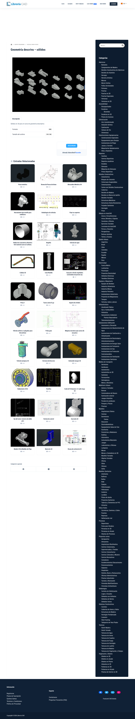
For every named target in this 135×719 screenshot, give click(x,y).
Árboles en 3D (105, 656)
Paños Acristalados (107, 86)
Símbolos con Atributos (108, 596)
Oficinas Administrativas (109, 576)
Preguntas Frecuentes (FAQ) (58, 700)
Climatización (103, 120)
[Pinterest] (74, 469)
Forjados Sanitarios (107, 205)
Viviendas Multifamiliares (109, 583)
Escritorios (104, 430)
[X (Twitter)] (48, 469)
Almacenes (104, 542)
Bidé (102, 482)
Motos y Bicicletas (107, 383)
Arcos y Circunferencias (108, 216)
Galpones (104, 568)
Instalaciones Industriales (109, 294)
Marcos (103, 80)
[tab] (16, 119)
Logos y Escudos (106, 594)
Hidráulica (104, 312)
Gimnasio (104, 166)
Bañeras (104, 476)
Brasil (103, 245)
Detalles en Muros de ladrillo (110, 195)
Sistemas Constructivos (106, 604)
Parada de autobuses (108, 401)
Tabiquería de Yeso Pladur (109, 622)
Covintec (104, 607)
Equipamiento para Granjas (110, 140)
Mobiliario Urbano (104, 385)
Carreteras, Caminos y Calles (110, 510)
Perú (102, 260)
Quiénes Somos (12, 699)
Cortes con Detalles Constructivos (112, 187)
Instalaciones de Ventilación (110, 357)
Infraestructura (103, 304)
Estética (104, 435)
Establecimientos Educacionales (111, 562)
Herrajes (104, 75)
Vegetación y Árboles (105, 654)
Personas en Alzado (107, 531)
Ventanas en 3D (106, 101)
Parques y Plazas (106, 404)
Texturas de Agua (106, 633)
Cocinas (103, 414)
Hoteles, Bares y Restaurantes (111, 573)
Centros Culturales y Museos (110, 555)
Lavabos (104, 495)
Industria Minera (106, 289)
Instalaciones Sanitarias (109, 359)
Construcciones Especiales (109, 138)
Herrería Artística (106, 78)
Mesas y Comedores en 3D (109, 453)
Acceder (78, 153)
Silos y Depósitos (106, 151)
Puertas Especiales (107, 96)
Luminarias (105, 268)
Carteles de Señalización (109, 591)
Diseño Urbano (103, 239)
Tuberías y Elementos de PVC (110, 503)
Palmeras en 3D (106, 667)
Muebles (101, 409)
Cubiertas (104, 190)
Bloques (70, 4)
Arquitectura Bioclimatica (109, 544)
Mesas (103, 450)
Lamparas (104, 448)
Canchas (104, 156)
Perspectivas (105, 232)
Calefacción (105, 127)
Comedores (105, 560)
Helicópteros (105, 380)
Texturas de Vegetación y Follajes (112, 651)
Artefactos (104, 474)
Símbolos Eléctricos (107, 276)
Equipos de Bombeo (107, 284)
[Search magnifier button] (122, 45)
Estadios (104, 164)
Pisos (103, 211)
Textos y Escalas (106, 237)
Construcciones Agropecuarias (108, 135)
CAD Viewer (91, 4)
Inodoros (104, 492)
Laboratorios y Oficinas (108, 445)
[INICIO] (11, 44)
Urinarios (104, 505)
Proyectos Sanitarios (108, 500)
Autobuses (104, 367)
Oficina (103, 461)
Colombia (104, 250)
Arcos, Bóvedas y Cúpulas (109, 218)
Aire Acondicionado (107, 122)
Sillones (103, 466)
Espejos (103, 484)
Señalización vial (106, 518)
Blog (63, 4)
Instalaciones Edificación (107, 323)
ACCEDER (113, 4)
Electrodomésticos (107, 424)
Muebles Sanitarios (105, 471)
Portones (104, 88)
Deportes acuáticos (107, 161)
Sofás (103, 469)
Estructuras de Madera (108, 612)
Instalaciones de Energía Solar (111, 344)
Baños (103, 479)
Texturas (101, 625)
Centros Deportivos (107, 159)
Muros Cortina (105, 83)
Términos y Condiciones (14, 701)
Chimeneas (105, 133)
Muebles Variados (107, 456)
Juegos (103, 443)
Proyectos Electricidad (108, 273)
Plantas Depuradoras (110, 318)
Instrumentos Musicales (109, 440)
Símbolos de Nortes (107, 599)
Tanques (104, 299)
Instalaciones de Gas (108, 349)
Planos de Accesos (107, 117)
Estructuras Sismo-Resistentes (111, 203)
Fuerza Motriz (105, 265)
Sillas (103, 463)
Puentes (104, 513)
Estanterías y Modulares (109, 432)
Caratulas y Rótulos (107, 221)
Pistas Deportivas (107, 172)
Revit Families (80, 4)
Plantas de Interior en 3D (109, 672)
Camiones (104, 375)
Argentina (104, 242)
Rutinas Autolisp (106, 234)
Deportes (102, 153)
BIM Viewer (103, 4)
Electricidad (102, 263)
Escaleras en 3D (106, 114)
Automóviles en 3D (107, 372)
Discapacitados (106, 107)
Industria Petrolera (107, 291)
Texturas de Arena (107, 635)
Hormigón (104, 208)
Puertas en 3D (105, 93)
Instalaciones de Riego (108, 143)
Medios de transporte (106, 362)
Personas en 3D (106, 529)
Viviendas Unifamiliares (109, 586)
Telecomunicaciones (107, 320)
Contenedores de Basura (109, 393)
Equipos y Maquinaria (106, 281)
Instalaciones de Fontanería (110, 346)
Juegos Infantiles (106, 398)
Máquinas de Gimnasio (108, 169)
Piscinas (104, 406)
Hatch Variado (105, 630)
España (103, 255)
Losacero (104, 617)
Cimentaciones (106, 185)
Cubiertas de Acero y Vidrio (110, 609)
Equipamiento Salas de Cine (110, 427)
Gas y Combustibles (107, 310)
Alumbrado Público (107, 307)
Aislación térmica (106, 125)
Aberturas (102, 62)
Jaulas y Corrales (106, 146)
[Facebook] (23, 469)
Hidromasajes (105, 487)
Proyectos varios (104, 536)
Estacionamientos (107, 565)
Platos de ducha (106, 497)
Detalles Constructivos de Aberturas (112, 70)
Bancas (103, 390)
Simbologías (103, 589)
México (103, 258)
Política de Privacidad (14, 704)
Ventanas (104, 99)
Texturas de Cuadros (107, 638)
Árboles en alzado (107, 659)
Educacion (104, 422)
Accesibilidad (103, 104)
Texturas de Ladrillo (107, 646)
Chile (103, 247)
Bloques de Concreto (108, 179)
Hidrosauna (105, 490)
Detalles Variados (107, 198)
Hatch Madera (105, 628)
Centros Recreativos (107, 557)
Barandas (107, 112)
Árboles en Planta (107, 662)
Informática (105, 437)
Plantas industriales (107, 578)
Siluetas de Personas (108, 534)
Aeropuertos (105, 539)
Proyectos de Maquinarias (109, 297)
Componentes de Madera (109, 67)
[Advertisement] (67, 23)
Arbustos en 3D (106, 664)
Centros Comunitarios (108, 552)
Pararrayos (104, 271)
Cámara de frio (106, 130)
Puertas (103, 91)
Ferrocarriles (105, 377)
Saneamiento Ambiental (109, 315)
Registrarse (10, 693)
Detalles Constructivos (106, 174)
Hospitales (104, 570)
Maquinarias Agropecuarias (110, 148)
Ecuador (104, 252)
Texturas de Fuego (107, 641)
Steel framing (105, 620)
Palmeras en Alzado (107, 669)
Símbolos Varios (106, 602)
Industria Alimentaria (108, 286)
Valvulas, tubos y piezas (109, 302)
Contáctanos (53, 697)
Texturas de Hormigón (108, 643)
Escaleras (104, 109)
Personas (102, 521)
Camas (106, 419)
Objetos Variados (106, 458)
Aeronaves (104, 364)
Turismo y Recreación (108, 581)
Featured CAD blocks (109, 699)
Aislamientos (105, 177)
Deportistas (105, 523)
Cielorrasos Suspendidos (109, 182)
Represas (104, 516)
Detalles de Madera (107, 193)
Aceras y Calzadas (107, 388)
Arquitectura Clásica (107, 411)
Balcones (104, 65)
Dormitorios (105, 417)
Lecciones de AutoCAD (108, 226)
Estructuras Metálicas (108, 200)
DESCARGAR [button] (72, 146)
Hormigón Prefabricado (108, 615)
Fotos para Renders (107, 526)
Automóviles (105, 370)
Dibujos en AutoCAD (105, 213)
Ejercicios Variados (107, 224)
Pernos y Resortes (107, 229)
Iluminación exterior (107, 396)
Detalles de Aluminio (108, 73)
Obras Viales (103, 508)
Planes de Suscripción (14, 696)
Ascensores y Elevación (108, 325)
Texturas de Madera (107, 648)
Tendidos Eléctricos (107, 278)
